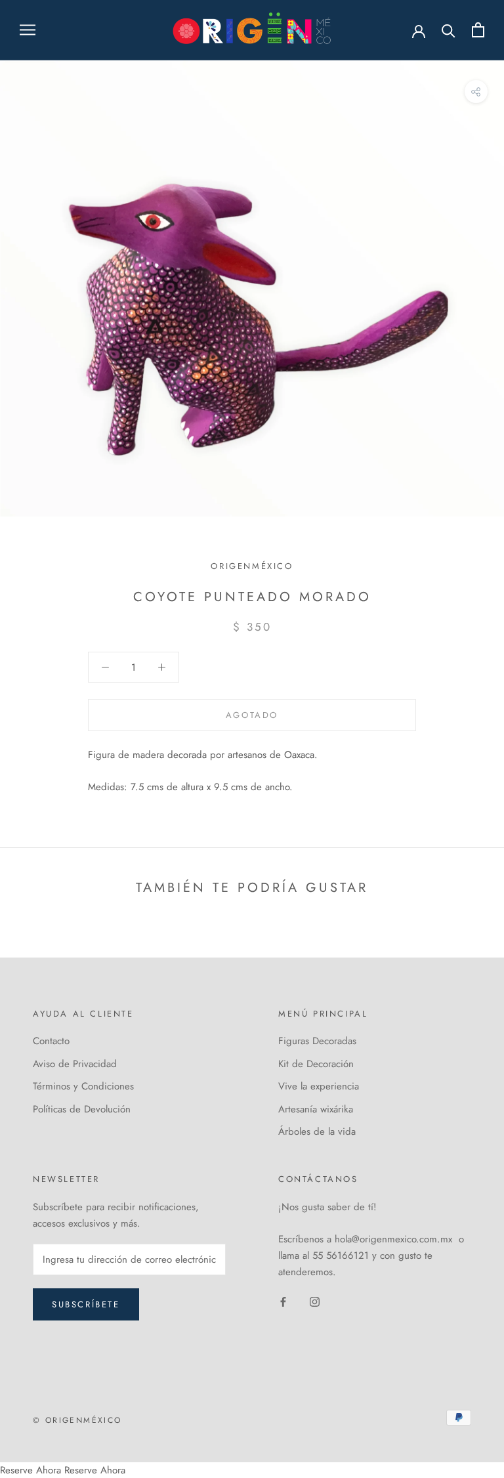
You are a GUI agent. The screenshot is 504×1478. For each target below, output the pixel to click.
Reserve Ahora (30, 1470)
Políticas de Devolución (82, 1109)
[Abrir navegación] (27, 29)
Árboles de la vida (317, 1131)
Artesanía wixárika (315, 1109)
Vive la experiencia (318, 1086)
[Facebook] (283, 1301)
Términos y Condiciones (83, 1086)
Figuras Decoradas (317, 1041)
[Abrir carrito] (478, 29)
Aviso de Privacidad (75, 1064)
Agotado (252, 715)
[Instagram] (315, 1301)
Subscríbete (86, 1304)
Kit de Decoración (316, 1064)
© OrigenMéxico (77, 1420)
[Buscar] (448, 30)
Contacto (51, 1041)
